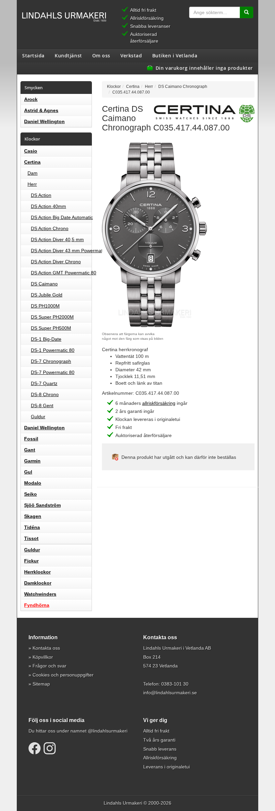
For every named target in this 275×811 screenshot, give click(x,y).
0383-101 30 (174, 684)
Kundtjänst (68, 55)
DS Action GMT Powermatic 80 (63, 272)
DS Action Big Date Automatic (62, 217)
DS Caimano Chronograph (182, 86)
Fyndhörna (36, 605)
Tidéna (32, 527)
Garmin (32, 461)
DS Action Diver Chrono (56, 261)
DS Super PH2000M (52, 317)
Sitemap (41, 684)
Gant (29, 449)
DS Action (41, 195)
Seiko (30, 494)
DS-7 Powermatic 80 (52, 372)
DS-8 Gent (42, 405)
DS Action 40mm (48, 206)
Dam (33, 173)
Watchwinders (40, 594)
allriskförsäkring (158, 403)
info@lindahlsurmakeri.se (170, 692)
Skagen (32, 516)
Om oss (101, 55)
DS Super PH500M (51, 328)
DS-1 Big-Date (46, 339)
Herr (32, 184)
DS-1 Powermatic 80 (52, 350)
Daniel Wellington (44, 121)
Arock (31, 99)
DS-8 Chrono (45, 394)
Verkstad (131, 55)
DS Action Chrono (49, 228)
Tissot (31, 538)
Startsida (33, 55)
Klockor (114, 86)
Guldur (38, 416)
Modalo (32, 483)
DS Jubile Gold (46, 295)
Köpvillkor (43, 657)
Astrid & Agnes (41, 110)
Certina (32, 162)
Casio (30, 151)
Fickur (31, 560)
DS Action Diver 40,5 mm (57, 239)
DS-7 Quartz (44, 383)
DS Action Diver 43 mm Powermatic (68, 250)
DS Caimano (44, 283)
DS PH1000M (45, 306)
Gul (28, 472)
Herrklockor (37, 572)
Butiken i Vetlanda (175, 55)
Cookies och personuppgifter (63, 675)
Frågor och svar (49, 665)
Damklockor (37, 583)
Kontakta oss (46, 648)
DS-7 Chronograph (51, 361)
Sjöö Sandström (42, 505)
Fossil (31, 438)
